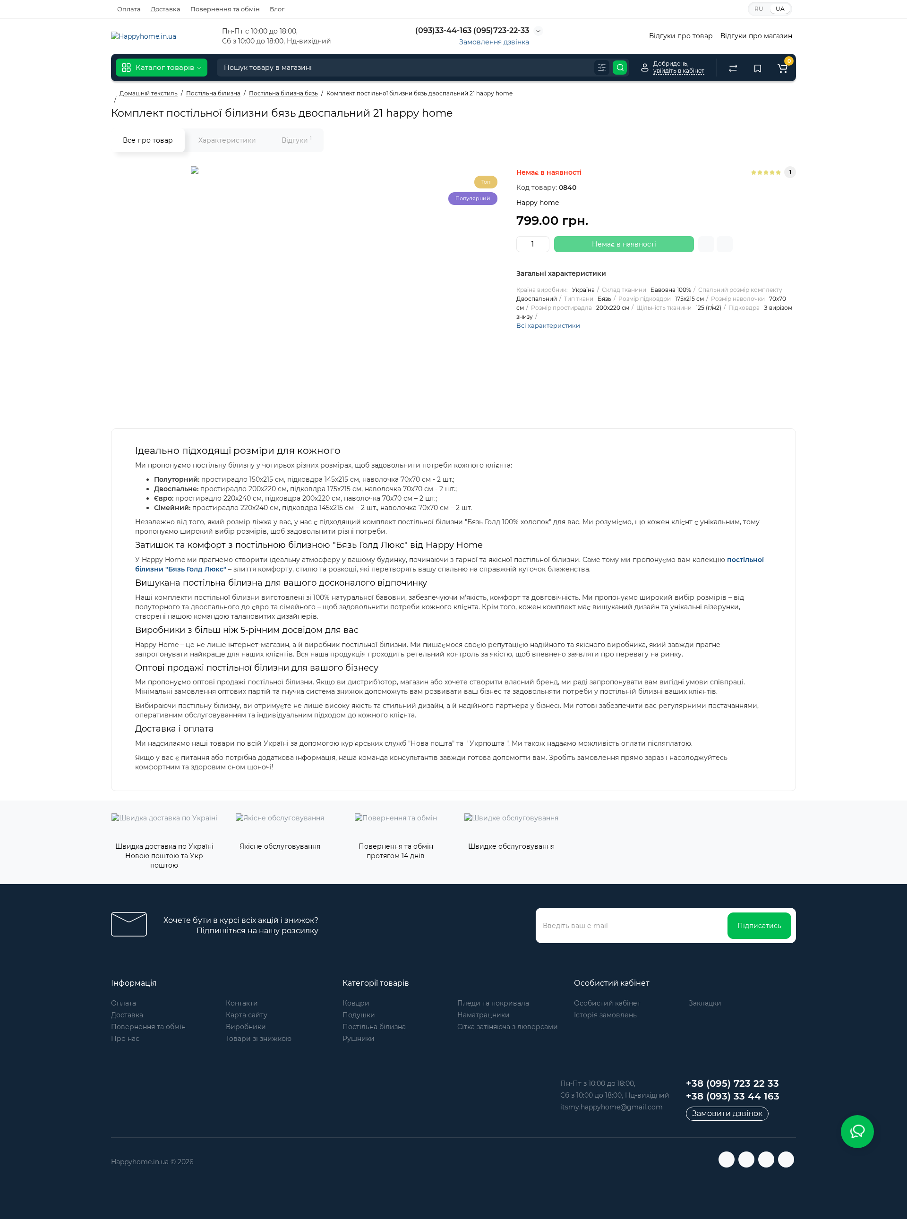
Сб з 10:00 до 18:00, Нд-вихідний (614, 1095)
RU (758, 8)
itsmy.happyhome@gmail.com (611, 1107)
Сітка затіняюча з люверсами (507, 1027)
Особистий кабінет (607, 1003)
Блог (277, 9)
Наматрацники (483, 1015)
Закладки (705, 1003)
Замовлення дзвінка (494, 42)
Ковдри (355, 1003)
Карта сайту (246, 1015)
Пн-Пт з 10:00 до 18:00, (597, 1083)
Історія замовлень (605, 1015)
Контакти (242, 1003)
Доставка (165, 9)
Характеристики (227, 140)
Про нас (125, 1038)
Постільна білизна (374, 1027)
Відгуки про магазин (756, 36)
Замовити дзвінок (727, 1113)
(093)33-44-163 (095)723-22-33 (471, 30)
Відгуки (297, 140)
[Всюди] (601, 67)
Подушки (358, 1015)
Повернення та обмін (225, 9)
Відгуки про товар (681, 36)
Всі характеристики (548, 325)
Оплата (129, 9)
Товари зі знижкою (258, 1038)
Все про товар (148, 140)
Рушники (358, 1038)
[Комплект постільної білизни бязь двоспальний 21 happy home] (309, 284)
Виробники (246, 1027)
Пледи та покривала (493, 1003)
